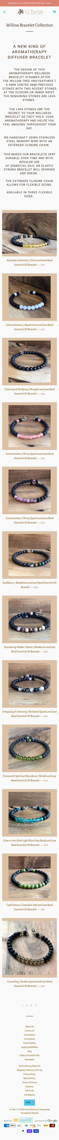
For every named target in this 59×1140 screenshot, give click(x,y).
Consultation (29, 1035)
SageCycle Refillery (29, 1047)
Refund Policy (29, 1078)
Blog (29, 1051)
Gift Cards (29, 1091)
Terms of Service (29, 1082)
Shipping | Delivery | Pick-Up (29, 1070)
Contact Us (29, 1031)
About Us (29, 1026)
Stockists (29, 1086)
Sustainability (29, 1043)
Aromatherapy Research (29, 1066)
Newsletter (29, 1059)
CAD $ (28, 1102)
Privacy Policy (29, 1074)
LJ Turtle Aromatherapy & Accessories (33, 1109)
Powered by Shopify (29, 1113)
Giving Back (29, 1039)
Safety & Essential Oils (29, 1055)
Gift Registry (29, 1095)
